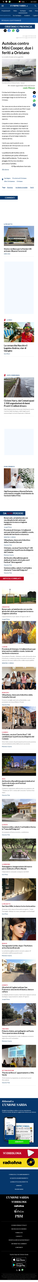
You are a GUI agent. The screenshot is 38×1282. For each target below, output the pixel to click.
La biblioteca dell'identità (19, 1182)
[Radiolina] (19, 1162)
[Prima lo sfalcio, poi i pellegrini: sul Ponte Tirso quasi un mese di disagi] (19, 1014)
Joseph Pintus (8, 527)
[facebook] (6, 2)
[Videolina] (19, 1153)
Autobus (10, 187)
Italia (30, 11)
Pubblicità (19, 1232)
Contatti (19, 1236)
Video (15, 11)
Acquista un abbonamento (19, 1178)
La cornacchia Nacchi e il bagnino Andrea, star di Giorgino (15, 348)
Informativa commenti (19, 1243)
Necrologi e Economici (19, 1229)
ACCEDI (33, 2)
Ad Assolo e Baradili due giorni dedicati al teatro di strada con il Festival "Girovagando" (17, 560)
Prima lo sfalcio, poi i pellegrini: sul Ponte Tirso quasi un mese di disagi (18, 1032)
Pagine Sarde (19, 1189)
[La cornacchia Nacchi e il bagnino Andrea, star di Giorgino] (19, 332)
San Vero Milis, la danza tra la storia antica (18, 906)
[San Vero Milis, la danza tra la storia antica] (19, 889)
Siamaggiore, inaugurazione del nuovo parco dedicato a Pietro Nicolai (17, 867)
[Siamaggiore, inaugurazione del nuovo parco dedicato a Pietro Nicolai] (19, 850)
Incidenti (27, 15)
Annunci (19, 1185)
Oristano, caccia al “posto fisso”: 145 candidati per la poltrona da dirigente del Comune (18, 550)
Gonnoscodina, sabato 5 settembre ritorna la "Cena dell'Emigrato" (18, 569)
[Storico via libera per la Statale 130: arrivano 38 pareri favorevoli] (19, 236)
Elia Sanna (5, 169)
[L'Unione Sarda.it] (19, 6)
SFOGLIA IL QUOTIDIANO (11, 20)
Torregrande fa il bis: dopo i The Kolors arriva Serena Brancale (17, 947)
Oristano (20, 181)
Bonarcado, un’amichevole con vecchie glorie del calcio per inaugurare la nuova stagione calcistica (16, 521)
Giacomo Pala (8, 545)
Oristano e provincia (18, 26)
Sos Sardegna (17, 15)
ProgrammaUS (6, 11)
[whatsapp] (9, 2)
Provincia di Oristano (19, 178)
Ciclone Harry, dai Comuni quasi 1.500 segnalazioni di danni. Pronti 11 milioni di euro (19, 403)
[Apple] (19, 1259)
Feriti (32, 187)
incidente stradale (21, 187)
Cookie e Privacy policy (19, 1225)
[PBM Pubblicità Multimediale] (19, 1216)
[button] (5, 30)
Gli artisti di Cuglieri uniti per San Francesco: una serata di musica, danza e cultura (18, 989)
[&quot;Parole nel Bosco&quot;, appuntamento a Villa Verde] (19, 1056)
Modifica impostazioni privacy (19, 1240)
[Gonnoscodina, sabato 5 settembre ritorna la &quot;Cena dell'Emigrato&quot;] (19, 810)
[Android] (19, 1265)
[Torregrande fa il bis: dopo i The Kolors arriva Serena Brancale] (19, 929)
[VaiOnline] (19, 1212)
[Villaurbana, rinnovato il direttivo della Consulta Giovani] (19, 678)
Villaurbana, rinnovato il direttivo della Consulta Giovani (17, 541)
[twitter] (3, 2)
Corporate (19, 1247)
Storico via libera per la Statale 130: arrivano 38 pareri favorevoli (18, 250)
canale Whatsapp (29, 88)
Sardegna (23, 11)
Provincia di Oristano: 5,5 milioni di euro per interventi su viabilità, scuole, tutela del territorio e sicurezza (19, 532)
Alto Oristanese (9, 181)
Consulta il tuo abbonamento (19, 1174)
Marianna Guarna (9, 555)
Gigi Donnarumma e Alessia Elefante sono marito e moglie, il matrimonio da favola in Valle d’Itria (19, 493)
